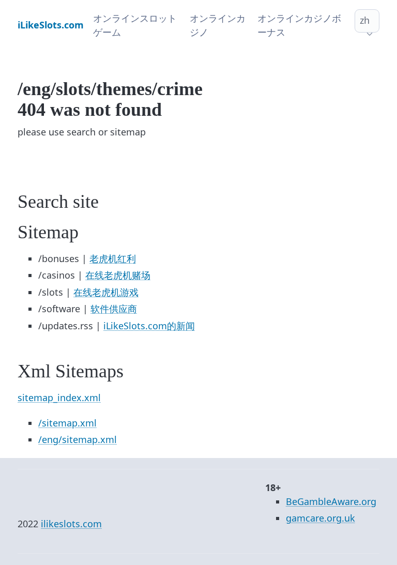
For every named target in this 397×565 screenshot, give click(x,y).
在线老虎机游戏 (106, 292)
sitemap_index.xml (59, 397)
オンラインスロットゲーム (135, 25)
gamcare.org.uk (320, 518)
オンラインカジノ (218, 25)
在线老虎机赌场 (117, 275)
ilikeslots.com (71, 523)
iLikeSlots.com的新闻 (149, 325)
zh (365, 20)
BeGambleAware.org (331, 501)
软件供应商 (113, 308)
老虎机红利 (112, 258)
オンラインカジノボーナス (299, 25)
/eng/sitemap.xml (77, 439)
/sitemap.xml (67, 423)
